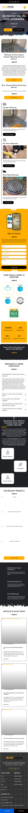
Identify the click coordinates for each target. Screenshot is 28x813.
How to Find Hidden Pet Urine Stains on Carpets (14, 738)
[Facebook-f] (10, 2)
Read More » (6, 659)
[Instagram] (13, 2)
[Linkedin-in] (15, 2)
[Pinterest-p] (18, 2)
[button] (25, 7)
